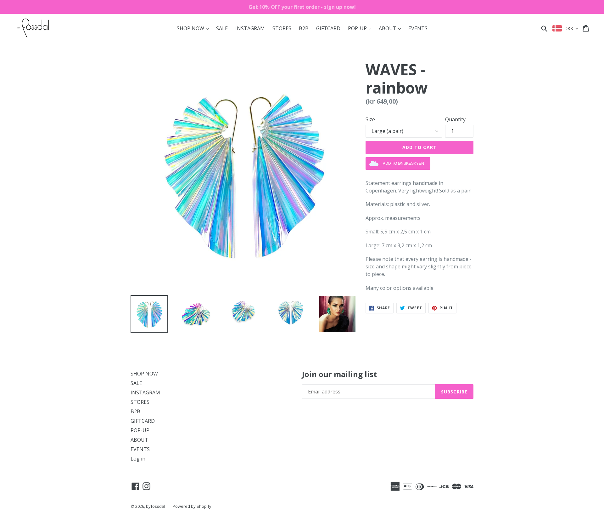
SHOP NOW (194, 28)
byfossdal (155, 506)
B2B (304, 28)
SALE (222, 28)
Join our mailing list (339, 374)
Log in (138, 458)
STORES (281, 28)
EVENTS (418, 28)
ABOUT (391, 28)
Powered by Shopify (192, 506)
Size (370, 119)
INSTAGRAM (250, 28)
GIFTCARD (328, 28)
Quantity (455, 119)
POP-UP (361, 28)
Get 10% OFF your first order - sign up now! (302, 6)
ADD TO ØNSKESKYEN (403, 163)
